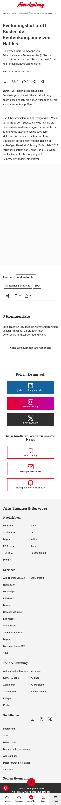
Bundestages (10, 95)
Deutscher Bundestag (17, 285)
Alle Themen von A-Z (14, 578)
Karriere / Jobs (11, 678)
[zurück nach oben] (31, 782)
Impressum (9, 728)
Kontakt (7, 705)
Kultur (34, 539)
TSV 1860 (8, 553)
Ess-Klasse (9, 619)
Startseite (6, 13)
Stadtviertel (9, 532)
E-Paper (7, 698)
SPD (37, 285)
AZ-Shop (35, 678)
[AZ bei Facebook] (33, 719)
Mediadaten (37, 671)
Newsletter (9, 584)
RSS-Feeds (8, 598)
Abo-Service (9, 691)
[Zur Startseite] (31, 7)
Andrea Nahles (25, 277)
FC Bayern (8, 546)
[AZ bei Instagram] (41, 719)
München (8, 525)
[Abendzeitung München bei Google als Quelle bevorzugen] (43, 81)
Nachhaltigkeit (38, 553)
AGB (5, 735)
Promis (7, 559)
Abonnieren (9, 684)
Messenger (9, 591)
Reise (33, 546)
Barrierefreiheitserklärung (16, 749)
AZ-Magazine (37, 684)
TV (32, 532)
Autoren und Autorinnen (15, 671)
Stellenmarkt (37, 578)
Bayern (7, 539)
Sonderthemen (38, 691)
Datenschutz (9, 742)
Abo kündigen (10, 756)
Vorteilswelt (9, 625)
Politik (14, 13)
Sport (33, 525)
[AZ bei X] (50, 719)
